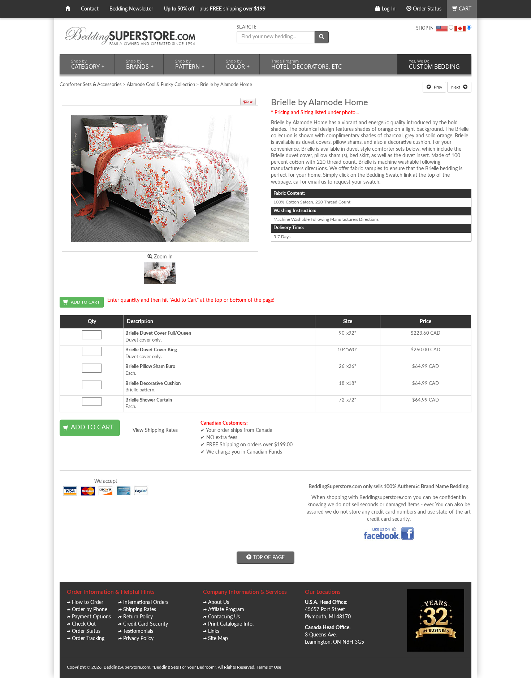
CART (464, 9)
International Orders (145, 602)
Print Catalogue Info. (231, 624)
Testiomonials (138, 631)
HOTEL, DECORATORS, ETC (306, 64)
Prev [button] (437, 87)
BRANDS (140, 64)
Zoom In (162, 256)
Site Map (218, 638)
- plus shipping (215, 9)
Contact (90, 9)
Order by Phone (89, 609)
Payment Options (91, 616)
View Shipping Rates (155, 430)
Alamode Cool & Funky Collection (161, 84)
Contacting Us (224, 616)
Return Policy (138, 616)
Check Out (84, 624)
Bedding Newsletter (131, 9)
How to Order (87, 602)
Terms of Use (268, 667)
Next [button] (456, 87)
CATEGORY (87, 64)
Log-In (388, 9)
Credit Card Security (145, 624)
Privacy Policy (138, 638)
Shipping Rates (139, 609)
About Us (218, 602)
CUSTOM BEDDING (434, 64)
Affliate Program (226, 609)
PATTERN (189, 64)
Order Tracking (88, 638)
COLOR (238, 64)
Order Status (426, 9)
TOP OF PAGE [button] (268, 557)
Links (213, 631)
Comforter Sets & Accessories (91, 84)
